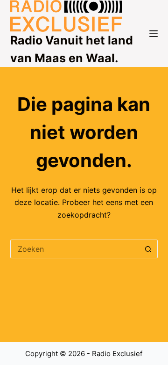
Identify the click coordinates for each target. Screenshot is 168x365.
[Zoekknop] (148, 249)
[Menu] (153, 33)
